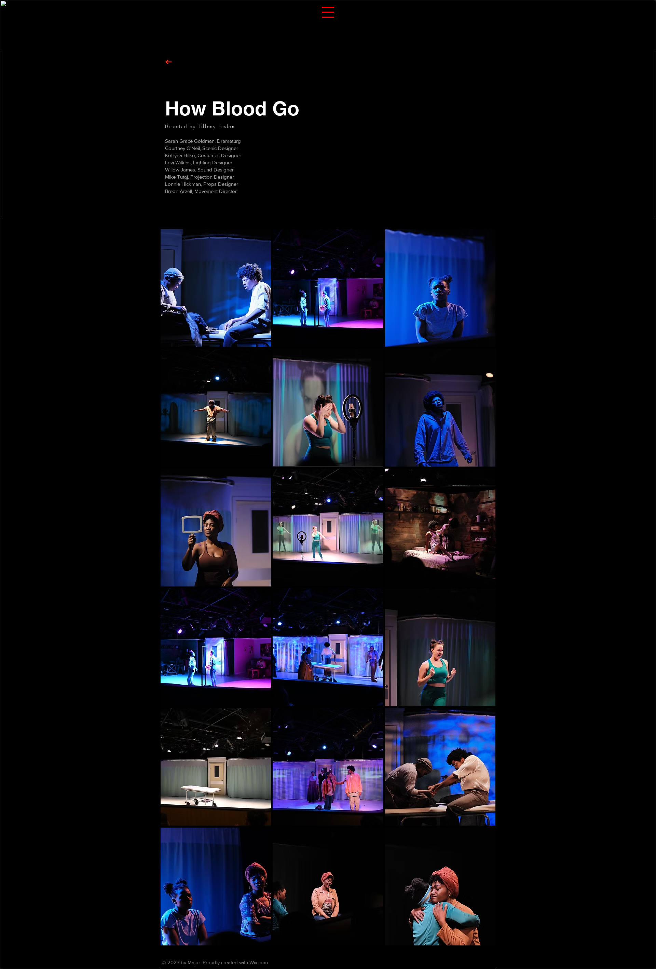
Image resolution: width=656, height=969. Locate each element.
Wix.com (258, 962)
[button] (328, 12)
